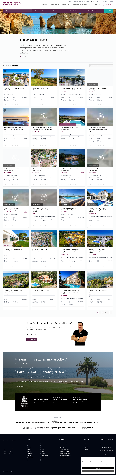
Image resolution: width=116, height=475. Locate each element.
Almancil (30, 445)
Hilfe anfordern (32, 339)
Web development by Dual (8, 471)
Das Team (87, 445)
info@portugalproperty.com (107, 450)
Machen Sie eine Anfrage (21, 84)
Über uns (97, 5)
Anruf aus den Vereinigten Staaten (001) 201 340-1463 (78, 1)
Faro (29, 449)
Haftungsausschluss (8, 451)
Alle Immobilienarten (42, 10)
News (86, 449)
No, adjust (106, 470)
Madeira (30, 453)
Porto (29, 455)
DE (93, 1)
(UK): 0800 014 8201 (105, 443)
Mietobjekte (55, 5)
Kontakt (108, 5)
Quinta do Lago (45, 455)
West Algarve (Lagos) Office (65, 451)
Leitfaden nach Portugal (82, 5)
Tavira (43, 459)
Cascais (29, 447)
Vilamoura (44, 460)
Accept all (98, 468)
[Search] (108, 10)
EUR (97, 1)
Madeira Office (63, 457)
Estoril (43, 447)
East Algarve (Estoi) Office (65, 455)
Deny (90, 470)
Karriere (87, 447)
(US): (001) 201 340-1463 (106, 445)
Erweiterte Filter (94, 10)
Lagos (43, 449)
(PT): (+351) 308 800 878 (106, 447)
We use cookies (86, 460)
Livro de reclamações (8, 453)
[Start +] (12, 4)
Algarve (43, 443)
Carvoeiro (44, 445)
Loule (43, 451)
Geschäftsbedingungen (9, 447)
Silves (43, 457)
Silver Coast (30, 457)
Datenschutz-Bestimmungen (10, 449)
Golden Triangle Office (64, 449)
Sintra (29, 459)
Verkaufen (66, 5)
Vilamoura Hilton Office (65, 453)
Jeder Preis (57, 10)
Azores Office (62, 459)
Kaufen (44, 5)
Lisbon (29, 451)
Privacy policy (110, 459)
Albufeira (30, 443)
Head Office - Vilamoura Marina (66, 443)
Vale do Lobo (31, 460)
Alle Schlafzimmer (76, 10)
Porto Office (62, 447)
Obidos (43, 453)
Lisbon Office (62, 445)
